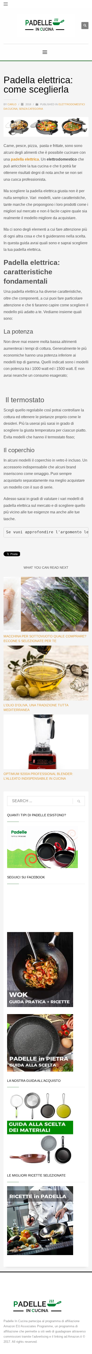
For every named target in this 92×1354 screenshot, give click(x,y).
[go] (79, 801)
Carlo (12, 104)
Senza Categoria (31, 108)
